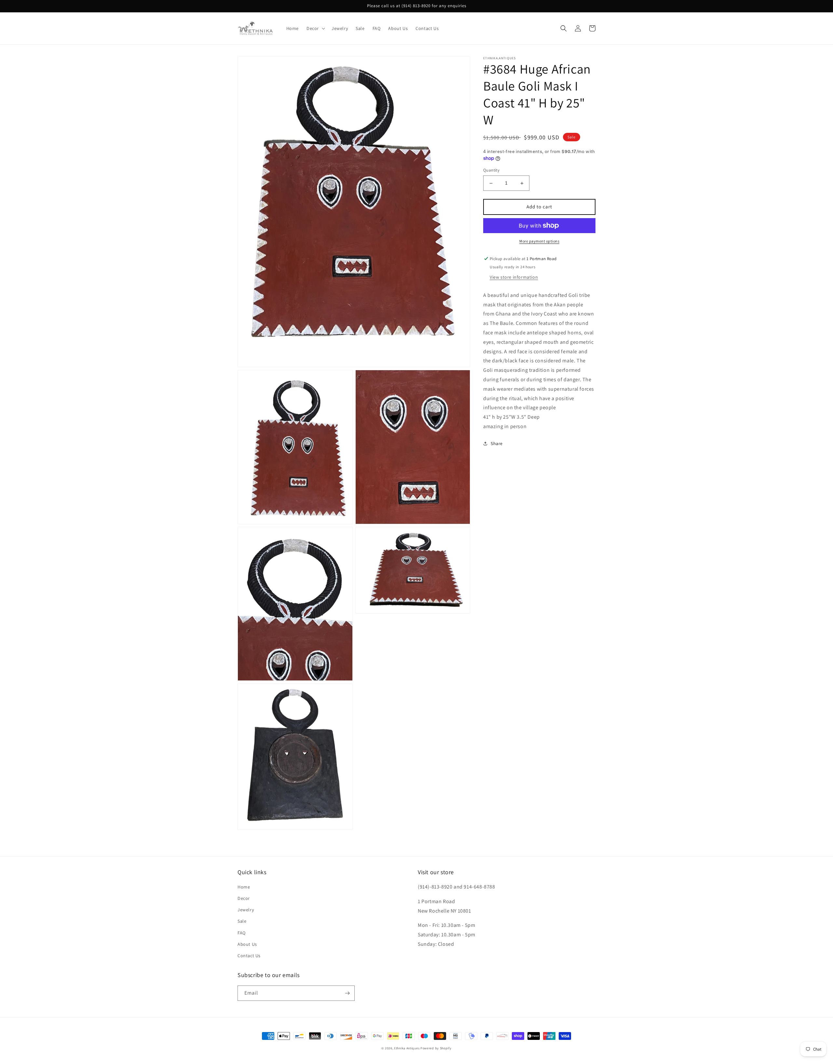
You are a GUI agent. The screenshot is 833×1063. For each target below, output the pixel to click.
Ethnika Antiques (406, 1048)
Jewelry (246, 910)
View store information (514, 277)
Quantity (491, 170)
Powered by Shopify (436, 1048)
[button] (315, 28)
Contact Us (249, 955)
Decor (244, 898)
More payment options (539, 241)
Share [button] (497, 443)
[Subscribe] (347, 993)
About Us (247, 944)
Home (244, 887)
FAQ (242, 933)
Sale (242, 921)
